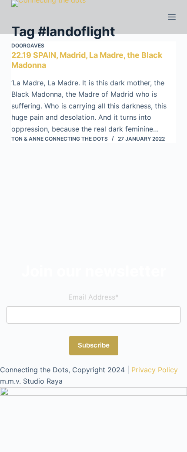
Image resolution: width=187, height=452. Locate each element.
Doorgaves (27, 45)
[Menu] (172, 17)
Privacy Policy (154, 369)
